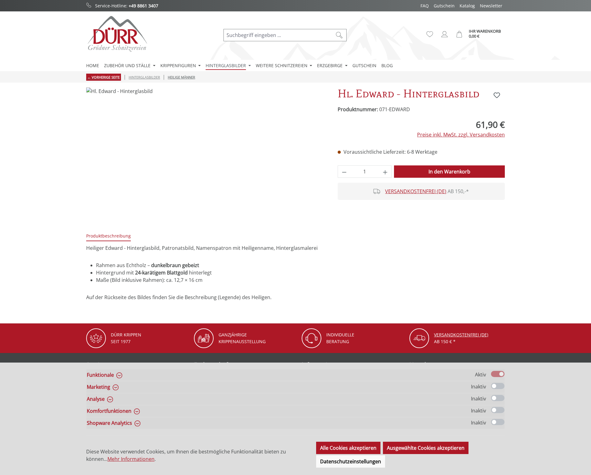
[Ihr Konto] (444, 34)
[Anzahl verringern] (344, 171)
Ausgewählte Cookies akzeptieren (425, 448)
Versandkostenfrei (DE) (415, 191)
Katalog (467, 6)
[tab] (108, 236)
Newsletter (491, 6)
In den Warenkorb (449, 171)
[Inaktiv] (498, 386)
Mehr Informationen (131, 459)
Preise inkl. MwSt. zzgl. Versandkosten (461, 134)
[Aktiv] (498, 374)
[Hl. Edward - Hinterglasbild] (205, 153)
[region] (206, 153)
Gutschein (444, 6)
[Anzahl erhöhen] (385, 171)
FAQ (424, 6)
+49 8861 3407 (143, 6)
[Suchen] (339, 35)
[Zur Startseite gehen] (117, 33)
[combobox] (277, 35)
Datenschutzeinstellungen (350, 461)
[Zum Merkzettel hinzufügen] (496, 95)
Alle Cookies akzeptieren (348, 448)
